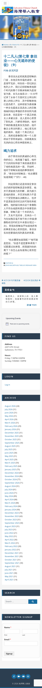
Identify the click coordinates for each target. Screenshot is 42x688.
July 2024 (8, 489)
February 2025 (11, 466)
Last (23, 635)
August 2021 (10, 566)
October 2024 (11, 479)
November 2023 (12, 516)
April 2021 (9, 579)
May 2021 (9, 576)
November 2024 (12, 476)
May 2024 (9, 496)
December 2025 (12, 432)
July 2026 (8, 409)
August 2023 (10, 526)
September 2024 (12, 483)
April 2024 (9, 499)
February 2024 (11, 506)
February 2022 (11, 546)
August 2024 (10, 486)
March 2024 (10, 503)
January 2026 (10, 429)
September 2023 (12, 523)
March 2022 (10, 543)
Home (6, 45)
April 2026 (9, 419)
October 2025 (11, 439)
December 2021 (12, 553)
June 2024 (9, 493)
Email (7, 639)
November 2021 (12, 556)
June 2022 (9, 533)
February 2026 (11, 426)
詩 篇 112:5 (31, 305)
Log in (7, 384)
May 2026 (9, 416)
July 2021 (8, 569)
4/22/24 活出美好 (31, 280)
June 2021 (9, 573)
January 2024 (10, 509)
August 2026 (10, 406)
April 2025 (9, 459)
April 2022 (9, 539)
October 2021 (11, 559)
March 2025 (10, 462)
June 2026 (9, 412)
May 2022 (9, 536)
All (10, 45)
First (5, 635)
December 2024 (12, 473)
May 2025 (9, 456)
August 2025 (10, 446)
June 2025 (9, 453)
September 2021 (12, 563)
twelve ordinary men (27, 265)
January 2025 (10, 469)
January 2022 (10, 549)
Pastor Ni (15, 45)
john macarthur (12, 265)
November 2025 (12, 436)
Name (7, 627)
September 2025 (12, 443)
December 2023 (12, 513)
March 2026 (10, 422)
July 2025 (8, 449)
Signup (9, 653)
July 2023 (8, 529)
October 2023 (11, 519)
